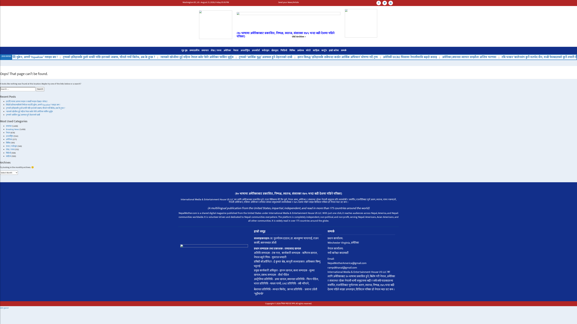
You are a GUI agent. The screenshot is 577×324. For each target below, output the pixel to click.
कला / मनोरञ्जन (11, 146)
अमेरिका (227, 50)
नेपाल (235, 50)
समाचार (205, 50)
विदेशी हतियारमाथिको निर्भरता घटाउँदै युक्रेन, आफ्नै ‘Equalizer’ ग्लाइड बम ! (33, 104)
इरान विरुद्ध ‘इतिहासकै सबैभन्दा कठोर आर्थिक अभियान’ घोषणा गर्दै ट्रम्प (316, 57)
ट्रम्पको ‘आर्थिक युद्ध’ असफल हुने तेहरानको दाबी (244, 57)
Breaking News (12, 129)
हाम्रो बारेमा (334, 50)
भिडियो (284, 50)
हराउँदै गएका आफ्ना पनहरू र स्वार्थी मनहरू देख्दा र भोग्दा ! (26, 101)
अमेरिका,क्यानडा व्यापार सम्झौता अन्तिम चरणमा (448, 57)
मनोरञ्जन (265, 50)
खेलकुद (274, 50)
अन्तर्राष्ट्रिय (245, 50)
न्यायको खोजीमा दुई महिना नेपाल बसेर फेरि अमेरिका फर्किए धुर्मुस (175, 57)
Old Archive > (299, 37)
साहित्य (316, 50)
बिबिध (292, 50)
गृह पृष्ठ (184, 50)
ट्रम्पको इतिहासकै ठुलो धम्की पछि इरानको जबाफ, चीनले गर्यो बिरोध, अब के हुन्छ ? (87, 57)
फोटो (308, 50)
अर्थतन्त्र (300, 50)
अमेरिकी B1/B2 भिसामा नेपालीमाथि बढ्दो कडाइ (388, 57)
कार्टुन (324, 50)
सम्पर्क (344, 50)
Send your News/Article (288, 2)
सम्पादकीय (194, 50)
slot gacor (4, 308)
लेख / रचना (216, 50)
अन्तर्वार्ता (256, 50)
